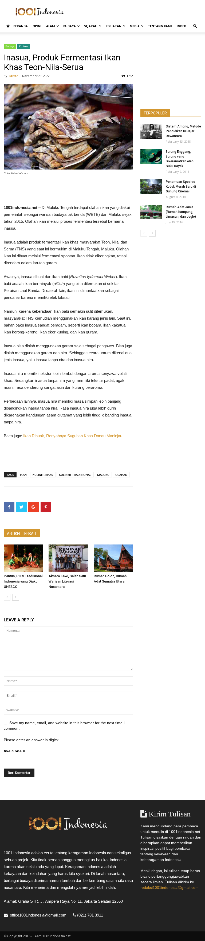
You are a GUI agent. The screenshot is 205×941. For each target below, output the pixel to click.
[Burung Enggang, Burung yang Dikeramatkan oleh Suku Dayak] (151, 156)
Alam (50, 26)
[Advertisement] (138, 12)
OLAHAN (121, 475)
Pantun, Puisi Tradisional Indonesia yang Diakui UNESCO (23, 581)
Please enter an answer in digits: (31, 740)
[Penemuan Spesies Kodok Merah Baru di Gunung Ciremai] (151, 186)
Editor (13, 76)
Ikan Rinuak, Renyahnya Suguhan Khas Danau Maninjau (72, 436)
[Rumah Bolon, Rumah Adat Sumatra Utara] (113, 557)
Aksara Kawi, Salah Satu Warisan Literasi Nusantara (67, 581)
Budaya (69, 26)
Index (181, 26)
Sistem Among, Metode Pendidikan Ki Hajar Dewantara (183, 131)
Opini (37, 26)
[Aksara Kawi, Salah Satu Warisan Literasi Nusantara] (68, 557)
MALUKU (103, 475)
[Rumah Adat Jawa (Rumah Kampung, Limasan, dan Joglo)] (151, 212)
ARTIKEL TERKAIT (22, 533)
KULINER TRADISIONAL (75, 475)
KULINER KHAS (43, 475)
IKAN (23, 475)
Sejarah (90, 26)
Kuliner (23, 46)
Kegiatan (113, 26)
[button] (194, 26)
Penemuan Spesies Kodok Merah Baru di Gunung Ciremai (181, 186)
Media (135, 26)
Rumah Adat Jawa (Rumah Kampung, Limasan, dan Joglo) (181, 211)
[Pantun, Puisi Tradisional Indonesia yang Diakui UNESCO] (23, 557)
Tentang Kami (160, 26)
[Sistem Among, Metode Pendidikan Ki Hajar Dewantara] (151, 131)
